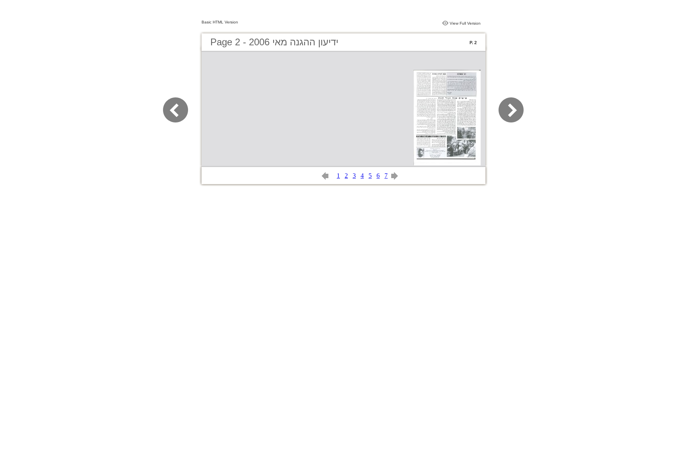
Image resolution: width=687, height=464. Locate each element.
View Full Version (465, 23)
